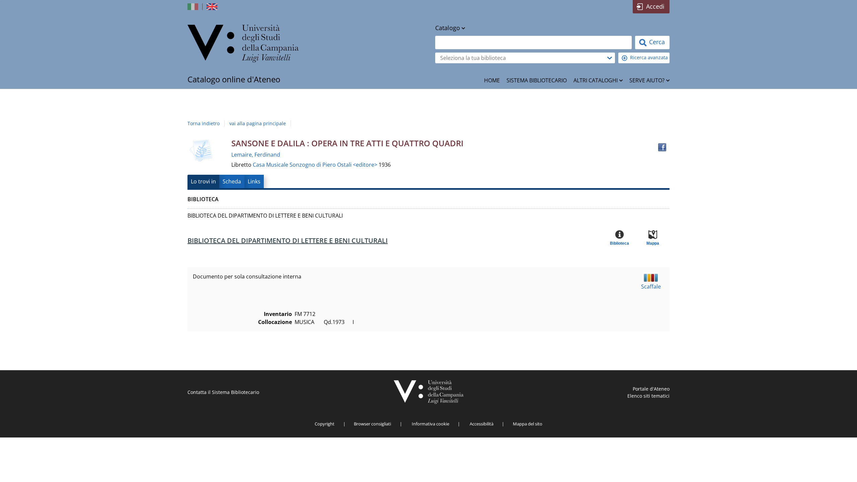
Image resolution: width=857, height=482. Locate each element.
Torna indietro (203, 123)
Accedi (655, 6)
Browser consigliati (372, 424)
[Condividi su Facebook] (662, 147)
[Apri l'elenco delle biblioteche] (609, 58)
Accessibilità (481, 424)
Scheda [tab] (232, 181)
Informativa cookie (430, 424)
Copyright (324, 424)
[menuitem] (492, 80)
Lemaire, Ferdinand (255, 154)
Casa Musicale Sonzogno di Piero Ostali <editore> (316, 164)
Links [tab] (254, 181)
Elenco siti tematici (648, 396)
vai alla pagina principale (257, 123)
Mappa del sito (527, 424)
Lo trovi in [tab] (203, 181)
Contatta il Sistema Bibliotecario (223, 392)
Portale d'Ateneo (651, 389)
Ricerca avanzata (649, 57)
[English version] (213, 6)
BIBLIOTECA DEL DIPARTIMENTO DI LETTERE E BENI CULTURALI (287, 240)
